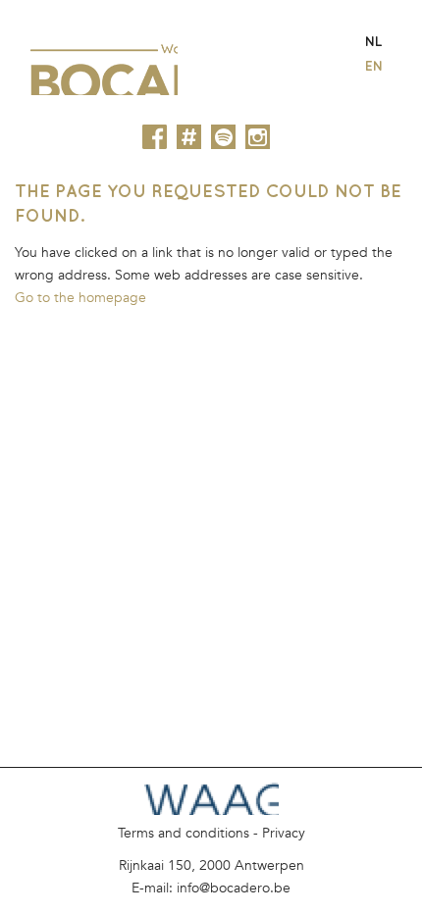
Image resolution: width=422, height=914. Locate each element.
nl (373, 41)
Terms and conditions (183, 833)
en (374, 66)
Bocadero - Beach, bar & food (103, 62)
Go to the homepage (80, 297)
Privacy (283, 833)
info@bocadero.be (233, 888)
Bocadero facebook (154, 137)
